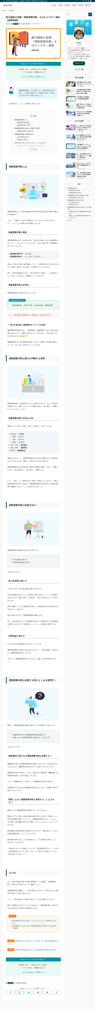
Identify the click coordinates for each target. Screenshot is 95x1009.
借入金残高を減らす (23, 137)
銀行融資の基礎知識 (25, 23)
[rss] (88, 1)
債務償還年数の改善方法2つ (24, 134)
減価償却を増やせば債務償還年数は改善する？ (31, 145)
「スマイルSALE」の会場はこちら (33, 76)
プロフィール (79, 63)
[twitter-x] (86, 1)
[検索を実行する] (90, 14)
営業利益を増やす (22, 139)
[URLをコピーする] (56, 992)
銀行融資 (16, 23)
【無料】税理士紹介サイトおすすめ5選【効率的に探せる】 (36, 950)
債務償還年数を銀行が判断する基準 (27, 128)
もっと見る (33, 149)
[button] (10, 992)
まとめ (70, 220)
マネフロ (7, 5)
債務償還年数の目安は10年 (25, 131)
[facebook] (83, 1)
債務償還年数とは (21, 120)
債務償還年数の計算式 (24, 125)
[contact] (91, 1)
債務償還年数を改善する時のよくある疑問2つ (31, 143)
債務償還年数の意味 (23, 122)
